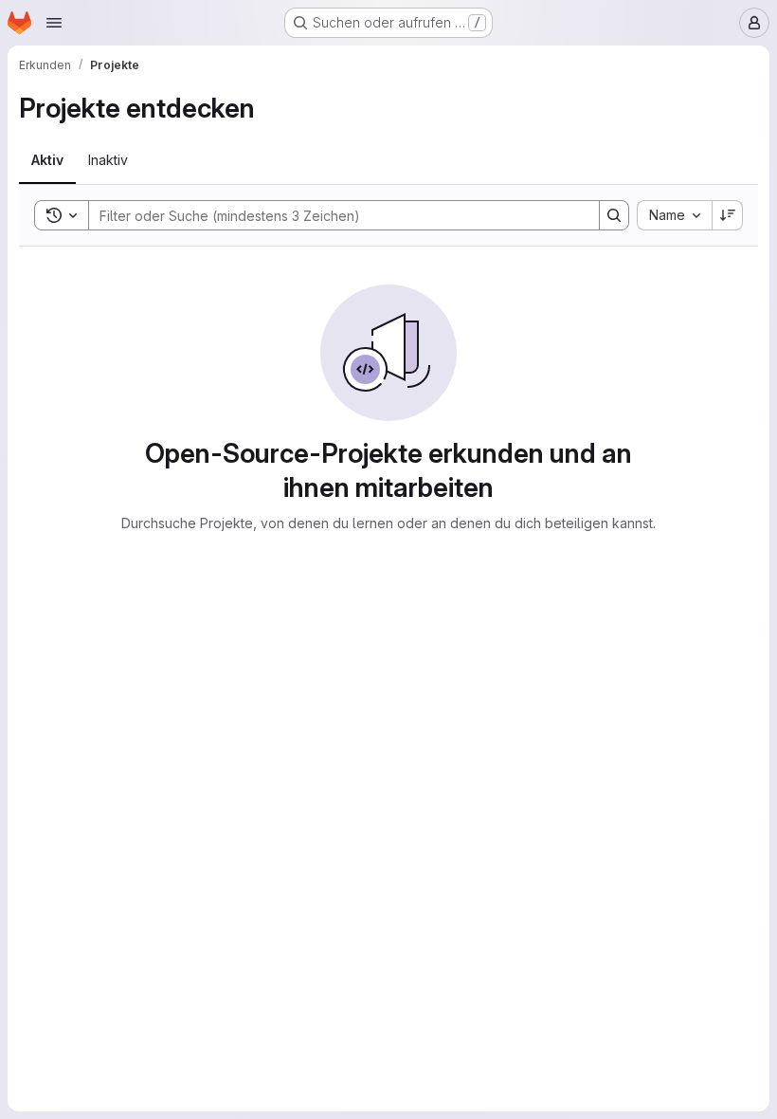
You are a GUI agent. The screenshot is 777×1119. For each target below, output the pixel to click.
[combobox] (674, 215)
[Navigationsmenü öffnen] (54, 23)
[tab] (47, 160)
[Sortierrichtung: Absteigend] (728, 215)
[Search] (614, 215)
